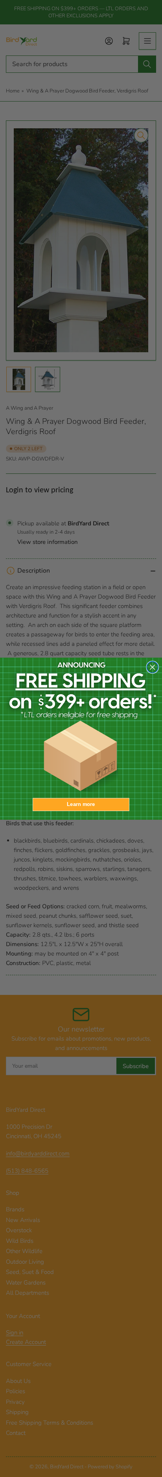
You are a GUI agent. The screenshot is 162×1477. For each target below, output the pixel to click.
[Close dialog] (152, 667)
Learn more (81, 804)
